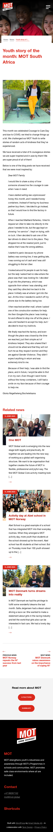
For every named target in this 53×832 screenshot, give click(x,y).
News (12, 40)
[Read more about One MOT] (26, 429)
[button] (45, 824)
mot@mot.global (12, 797)
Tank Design (27, 827)
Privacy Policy (41, 827)
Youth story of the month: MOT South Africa (22, 40)
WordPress (20, 823)
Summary (26, 708)
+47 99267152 (11, 793)
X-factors (26, 697)
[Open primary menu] (48, 7)
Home (5, 40)
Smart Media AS (35, 823)
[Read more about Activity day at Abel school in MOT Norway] (26, 505)
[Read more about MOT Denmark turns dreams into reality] (26, 580)
